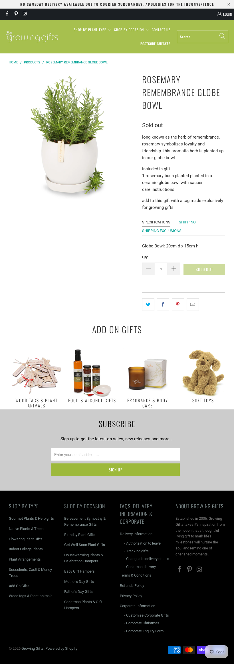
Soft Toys (203, 375)
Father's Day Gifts (78, 591)
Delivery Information (136, 534)
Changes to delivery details (147, 559)
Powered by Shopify (61, 648)
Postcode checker (155, 43)
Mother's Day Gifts (79, 581)
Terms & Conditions (135, 575)
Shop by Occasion (129, 29)
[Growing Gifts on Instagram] (24, 14)
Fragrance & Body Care (148, 378)
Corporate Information (137, 606)
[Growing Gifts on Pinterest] (15, 14)
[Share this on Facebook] (163, 304)
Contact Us (161, 29)
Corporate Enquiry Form (145, 631)
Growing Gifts (32, 648)
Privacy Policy (131, 596)
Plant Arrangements (25, 559)
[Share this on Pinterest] (178, 304)
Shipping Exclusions (161, 231)
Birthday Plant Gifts (79, 535)
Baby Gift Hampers (79, 571)
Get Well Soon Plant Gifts (84, 545)
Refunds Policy (132, 585)
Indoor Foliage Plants (26, 549)
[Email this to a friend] (193, 304)
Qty (145, 257)
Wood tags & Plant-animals (31, 596)
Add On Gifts (19, 586)
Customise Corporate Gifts (147, 615)
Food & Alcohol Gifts (92, 375)
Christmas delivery (141, 567)
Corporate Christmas (142, 623)
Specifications (156, 222)
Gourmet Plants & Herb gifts (31, 518)
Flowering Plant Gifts (26, 539)
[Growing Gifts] (32, 37)
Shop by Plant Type (90, 29)
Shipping (187, 222)
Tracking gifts (137, 551)
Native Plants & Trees (26, 529)
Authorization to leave (143, 543)
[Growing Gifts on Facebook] (6, 14)
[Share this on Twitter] (148, 304)
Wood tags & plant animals (37, 378)
